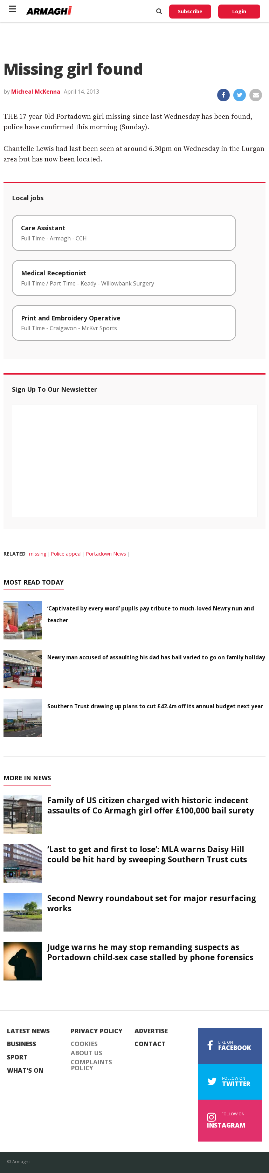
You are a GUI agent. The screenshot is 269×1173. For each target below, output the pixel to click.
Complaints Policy (91, 1065)
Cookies (84, 1044)
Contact (150, 1044)
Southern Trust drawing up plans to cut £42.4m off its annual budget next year (155, 706)
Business (21, 1044)
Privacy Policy (97, 1031)
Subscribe (190, 11)
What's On (25, 1070)
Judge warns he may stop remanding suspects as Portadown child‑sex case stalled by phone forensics (150, 952)
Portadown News (106, 553)
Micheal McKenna (35, 91)
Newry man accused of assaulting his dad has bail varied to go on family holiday (156, 657)
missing (38, 553)
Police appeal (66, 553)
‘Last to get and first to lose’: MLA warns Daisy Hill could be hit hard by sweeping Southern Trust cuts (147, 854)
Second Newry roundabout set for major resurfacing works (151, 903)
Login (239, 11)
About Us (86, 1053)
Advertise (151, 1031)
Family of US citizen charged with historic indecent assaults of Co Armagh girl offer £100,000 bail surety (150, 805)
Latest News (28, 1031)
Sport (17, 1057)
